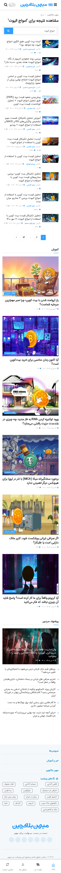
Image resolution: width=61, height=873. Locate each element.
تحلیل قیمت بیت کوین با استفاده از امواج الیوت (23, 158)
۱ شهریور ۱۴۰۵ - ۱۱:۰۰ (50, 368)
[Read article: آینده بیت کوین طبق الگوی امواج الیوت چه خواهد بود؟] (50, 44)
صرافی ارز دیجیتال (49, 790)
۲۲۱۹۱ (37, 112)
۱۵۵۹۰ (36, 209)
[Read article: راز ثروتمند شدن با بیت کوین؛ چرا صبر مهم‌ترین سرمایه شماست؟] (30, 276)
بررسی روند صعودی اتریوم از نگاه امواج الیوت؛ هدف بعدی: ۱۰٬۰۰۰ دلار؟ (22, 60)
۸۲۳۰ (37, 227)
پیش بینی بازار (10, 796)
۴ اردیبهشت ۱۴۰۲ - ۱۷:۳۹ (15, 147)
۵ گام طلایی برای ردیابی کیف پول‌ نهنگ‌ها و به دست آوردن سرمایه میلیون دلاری (31, 704)
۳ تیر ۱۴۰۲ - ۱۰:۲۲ (17, 206)
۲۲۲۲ (37, 70)
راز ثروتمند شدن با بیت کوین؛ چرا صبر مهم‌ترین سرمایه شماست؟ (32, 302)
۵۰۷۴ (32, 91)
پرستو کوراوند (30, 164)
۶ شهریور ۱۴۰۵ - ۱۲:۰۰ (49, 309)
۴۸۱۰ (37, 133)
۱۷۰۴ (32, 53)
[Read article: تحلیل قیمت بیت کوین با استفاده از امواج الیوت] (50, 159)
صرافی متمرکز (10, 531)
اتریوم (30, 803)
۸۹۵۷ (31, 150)
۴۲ (37, 428)
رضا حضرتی (31, 108)
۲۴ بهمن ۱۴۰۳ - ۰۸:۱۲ (12, 87)
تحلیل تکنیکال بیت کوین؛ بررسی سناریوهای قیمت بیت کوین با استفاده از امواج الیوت (24, 177)
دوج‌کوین (27, 790)
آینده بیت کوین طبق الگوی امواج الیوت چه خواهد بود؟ (24, 43)
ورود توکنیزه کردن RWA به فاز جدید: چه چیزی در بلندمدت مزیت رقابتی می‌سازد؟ (31, 421)
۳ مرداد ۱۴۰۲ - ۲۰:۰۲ (16, 129)
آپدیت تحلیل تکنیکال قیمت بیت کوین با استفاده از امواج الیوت (24, 140)
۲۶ (38, 487)
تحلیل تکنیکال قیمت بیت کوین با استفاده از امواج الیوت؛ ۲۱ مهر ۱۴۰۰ (23, 217)
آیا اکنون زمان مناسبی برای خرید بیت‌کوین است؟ (34, 362)
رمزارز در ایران (31, 796)
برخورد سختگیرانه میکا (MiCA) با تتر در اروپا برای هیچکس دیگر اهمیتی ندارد (30, 481)
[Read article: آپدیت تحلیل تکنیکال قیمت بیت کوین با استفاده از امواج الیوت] (50, 141)
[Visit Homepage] (36, 5)
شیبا (5, 803)
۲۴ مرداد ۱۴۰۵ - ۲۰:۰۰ (49, 606)
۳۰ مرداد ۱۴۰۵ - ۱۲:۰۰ (49, 547)
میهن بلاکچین (53, 14)
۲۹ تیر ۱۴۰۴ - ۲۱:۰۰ (16, 66)
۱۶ (38, 168)
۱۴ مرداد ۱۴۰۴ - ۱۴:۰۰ (12, 49)
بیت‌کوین (8, 790)
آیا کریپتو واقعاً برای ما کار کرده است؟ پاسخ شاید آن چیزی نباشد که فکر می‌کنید (31, 600)
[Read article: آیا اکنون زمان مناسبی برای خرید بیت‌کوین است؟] (30, 336)
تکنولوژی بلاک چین (49, 803)
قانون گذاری (52, 784)
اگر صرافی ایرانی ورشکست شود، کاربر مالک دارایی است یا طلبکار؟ (34, 540)
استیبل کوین (52, 796)
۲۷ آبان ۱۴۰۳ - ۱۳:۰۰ (17, 108)
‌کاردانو (17, 803)
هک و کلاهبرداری (50, 809)
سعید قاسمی (31, 129)
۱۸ (38, 150)
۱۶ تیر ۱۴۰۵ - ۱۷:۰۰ (48, 660)
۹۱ (37, 606)
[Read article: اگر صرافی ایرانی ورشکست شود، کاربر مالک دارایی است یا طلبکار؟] (30, 515)
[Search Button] (5, 5)
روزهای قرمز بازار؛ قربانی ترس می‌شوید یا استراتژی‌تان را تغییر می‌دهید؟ (30, 670)
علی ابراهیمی (30, 66)
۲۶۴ (36, 660)
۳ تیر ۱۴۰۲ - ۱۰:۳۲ (17, 185)
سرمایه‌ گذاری (30, 784)
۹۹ (38, 368)
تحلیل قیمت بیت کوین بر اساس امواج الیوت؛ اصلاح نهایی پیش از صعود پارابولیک (24, 79)
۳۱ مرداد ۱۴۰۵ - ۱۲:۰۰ (50, 487)
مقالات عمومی (10, 293)
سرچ (42, 14)
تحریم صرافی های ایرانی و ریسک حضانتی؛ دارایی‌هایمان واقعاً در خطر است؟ (29, 680)
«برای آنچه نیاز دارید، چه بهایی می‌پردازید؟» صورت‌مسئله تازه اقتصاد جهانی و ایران (29, 714)
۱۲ (38, 189)
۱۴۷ (37, 547)
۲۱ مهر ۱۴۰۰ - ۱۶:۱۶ (15, 223)
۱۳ (24, 237)
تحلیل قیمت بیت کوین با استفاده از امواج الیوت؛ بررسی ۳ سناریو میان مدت (23, 198)
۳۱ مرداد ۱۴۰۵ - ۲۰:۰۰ (49, 428)
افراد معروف (9, 784)
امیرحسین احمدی (29, 49)
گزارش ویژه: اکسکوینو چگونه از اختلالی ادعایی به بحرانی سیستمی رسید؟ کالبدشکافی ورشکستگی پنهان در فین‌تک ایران (29, 692)
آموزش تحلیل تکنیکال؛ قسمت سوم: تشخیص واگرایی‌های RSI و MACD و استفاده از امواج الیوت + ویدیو (23, 121)
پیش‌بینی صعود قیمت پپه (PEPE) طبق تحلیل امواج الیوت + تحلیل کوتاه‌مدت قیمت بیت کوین (24, 100)
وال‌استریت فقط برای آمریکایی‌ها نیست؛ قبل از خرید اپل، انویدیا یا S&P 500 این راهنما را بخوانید (31, 652)
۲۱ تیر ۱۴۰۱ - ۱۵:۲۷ (16, 164)
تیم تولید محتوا (30, 223)
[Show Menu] (55, 5)
